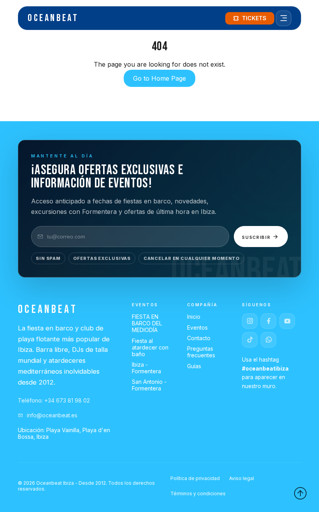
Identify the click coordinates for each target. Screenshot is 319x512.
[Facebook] (268, 321)
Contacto (198, 338)
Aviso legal (241, 478)
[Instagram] (250, 321)
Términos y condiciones (198, 493)
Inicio (193, 316)
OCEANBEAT (53, 18)
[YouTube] (287, 321)
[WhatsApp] (268, 340)
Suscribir (257, 237)
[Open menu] (283, 18)
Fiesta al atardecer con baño (150, 347)
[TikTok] (250, 340)
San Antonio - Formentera (149, 385)
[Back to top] (300, 493)
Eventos (197, 327)
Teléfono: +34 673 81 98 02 (54, 400)
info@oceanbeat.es (51, 415)
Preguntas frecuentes (201, 351)
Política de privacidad (195, 478)
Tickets (254, 18)
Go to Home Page (159, 78)
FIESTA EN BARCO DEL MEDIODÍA (147, 323)
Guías (194, 366)
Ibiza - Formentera (146, 367)
